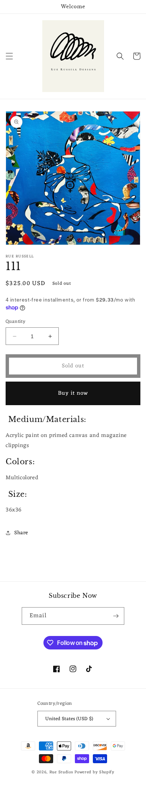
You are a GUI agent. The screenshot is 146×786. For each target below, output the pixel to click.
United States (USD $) (69, 719)
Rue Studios (61, 772)
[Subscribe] (115, 616)
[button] (9, 56)
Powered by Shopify (94, 772)
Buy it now (73, 393)
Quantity (15, 321)
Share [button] (21, 533)
